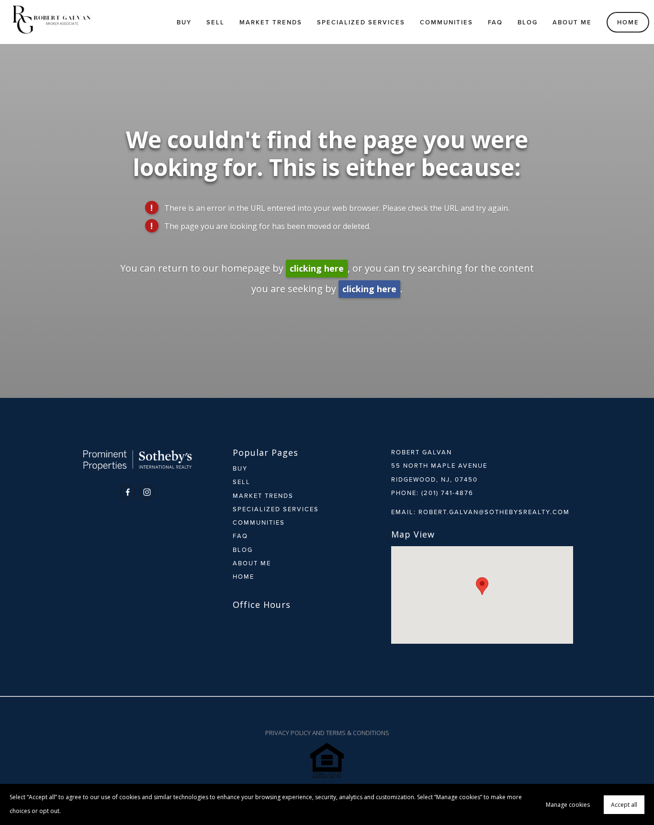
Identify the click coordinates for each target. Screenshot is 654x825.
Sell (215, 22)
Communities (446, 22)
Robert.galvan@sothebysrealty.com (494, 511)
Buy (184, 22)
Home (628, 22)
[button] (482, 586)
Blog (528, 22)
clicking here (317, 268)
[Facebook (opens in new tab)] (127, 492)
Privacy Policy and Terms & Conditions (327, 732)
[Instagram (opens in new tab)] (147, 492)
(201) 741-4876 (447, 492)
